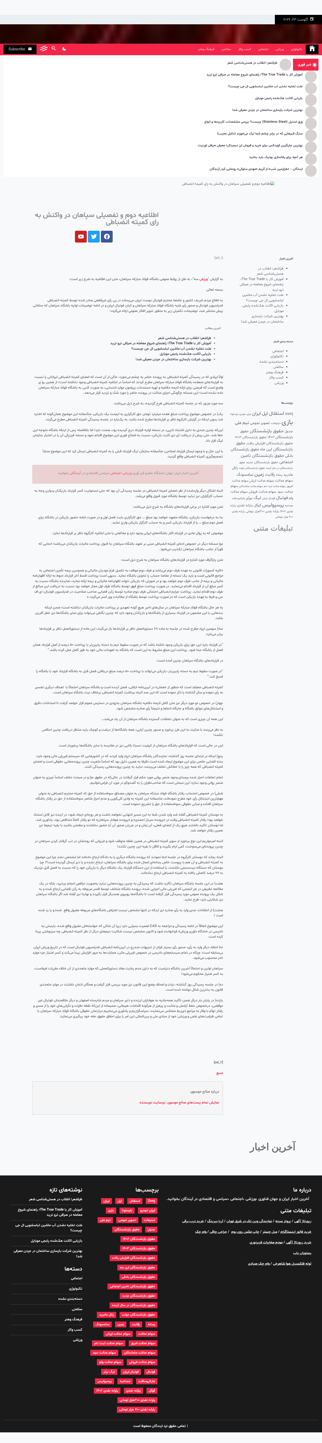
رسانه (279, 475)
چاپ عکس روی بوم (245, 1231)
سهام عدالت (284, 480)
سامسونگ (244, 474)
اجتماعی (263, 49)
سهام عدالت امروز (143, 1343)
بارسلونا (234, 414)
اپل (265, 413)
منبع (219, 1073)
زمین (259, 474)
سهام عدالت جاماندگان (251, 486)
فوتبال (282, 498)
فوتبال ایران (268, 498)
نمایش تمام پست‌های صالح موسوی (193, 1102)
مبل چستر (270, 1231)
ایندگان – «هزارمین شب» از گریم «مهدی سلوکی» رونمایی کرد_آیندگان (256, 169)
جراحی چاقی (218, 1231)
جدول (289, 431)
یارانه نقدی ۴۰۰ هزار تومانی (137, 1409)
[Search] (53, 49)
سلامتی (226, 49)
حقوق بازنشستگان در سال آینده (133, 1305)
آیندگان (75, 473)
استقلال (276, 413)
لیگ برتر (253, 498)
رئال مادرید (106, 1315)
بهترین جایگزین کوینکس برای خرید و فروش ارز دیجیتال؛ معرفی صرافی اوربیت (250, 146)
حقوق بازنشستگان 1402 (139, 1239)
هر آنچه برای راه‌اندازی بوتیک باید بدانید (276, 157)
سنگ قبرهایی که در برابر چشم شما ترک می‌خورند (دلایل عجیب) (260, 134)
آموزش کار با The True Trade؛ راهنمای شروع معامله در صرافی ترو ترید (254, 75)
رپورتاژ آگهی (302, 1221)
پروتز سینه (283, 1221)
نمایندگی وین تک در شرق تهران (249, 1221)
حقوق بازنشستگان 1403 (251, 437)
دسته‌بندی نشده (272, 361)
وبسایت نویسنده (152, 1102)
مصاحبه (289, 506)
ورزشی (280, 49)
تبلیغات (276, 423)
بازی (287, 422)
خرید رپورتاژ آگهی (298, 1242)
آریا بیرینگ (215, 1221)
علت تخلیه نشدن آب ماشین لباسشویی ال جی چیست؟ (265, 87)
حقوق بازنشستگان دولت (252, 468)
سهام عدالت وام (110, 1362)
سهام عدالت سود (104, 1353)
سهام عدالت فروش (262, 491)
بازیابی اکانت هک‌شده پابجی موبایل (279, 98)
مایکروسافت (238, 498)
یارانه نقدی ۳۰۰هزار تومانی (262, 511)
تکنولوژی (296, 49)
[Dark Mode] (64, 49)
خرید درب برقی (193, 1221)
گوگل (257, 505)
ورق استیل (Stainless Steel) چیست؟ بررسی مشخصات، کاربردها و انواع (253, 122)
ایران (256, 413)
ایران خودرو (245, 414)
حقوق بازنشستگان (267, 431)
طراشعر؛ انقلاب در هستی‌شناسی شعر (252, 63)
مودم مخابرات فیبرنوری (266, 1242)
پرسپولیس (273, 505)
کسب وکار (244, 49)
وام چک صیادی (259, 1263)
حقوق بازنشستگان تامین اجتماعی (132, 1286)
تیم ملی (242, 423)
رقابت (270, 475)
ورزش (203, 279)
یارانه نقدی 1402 (107, 1390)
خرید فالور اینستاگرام (296, 1231)
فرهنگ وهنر (206, 49)
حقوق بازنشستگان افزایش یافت (269, 443)
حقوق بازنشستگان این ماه (137, 1267)
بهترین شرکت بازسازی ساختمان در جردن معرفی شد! (267, 110)
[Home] (312, 49)
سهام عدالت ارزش (261, 480)
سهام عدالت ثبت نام (275, 486)
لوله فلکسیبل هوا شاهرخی (292, 1263)
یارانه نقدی (245, 505)
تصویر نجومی (260, 423)
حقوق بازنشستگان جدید (262, 462)
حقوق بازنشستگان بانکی (138, 1277)
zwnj (289, 413)
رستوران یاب (302, 1253)
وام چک (200, 1231)
